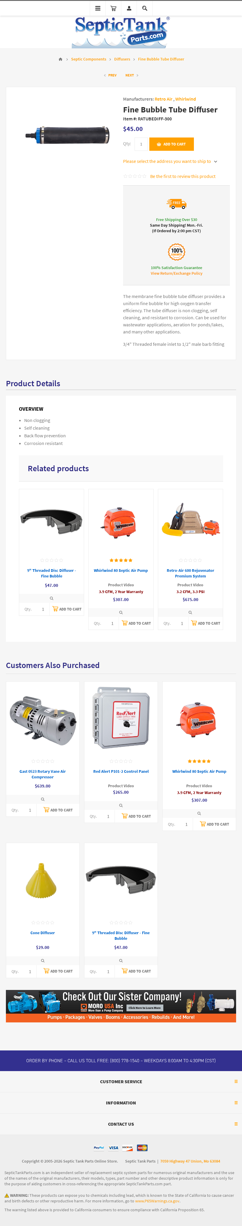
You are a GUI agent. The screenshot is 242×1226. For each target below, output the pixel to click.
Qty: (127, 143)
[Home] (60, 59)
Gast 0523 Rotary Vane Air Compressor (42, 774)
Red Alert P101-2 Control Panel (121, 771)
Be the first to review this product (182, 176)
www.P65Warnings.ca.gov (157, 1201)
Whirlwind (185, 99)
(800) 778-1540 (124, 1061)
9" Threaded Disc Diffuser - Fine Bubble (51, 573)
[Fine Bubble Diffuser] (51, 521)
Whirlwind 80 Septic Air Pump (121, 570)
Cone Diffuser (42, 933)
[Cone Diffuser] (42, 879)
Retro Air (163, 99)
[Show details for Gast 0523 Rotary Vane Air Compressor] (42, 718)
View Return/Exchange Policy (176, 273)
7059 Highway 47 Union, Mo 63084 (190, 1161)
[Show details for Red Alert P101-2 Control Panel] (121, 718)
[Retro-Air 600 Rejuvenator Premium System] (190, 521)
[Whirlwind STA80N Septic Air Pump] (121, 521)
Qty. (28, 609)
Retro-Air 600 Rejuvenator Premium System (190, 573)
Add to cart (174, 144)
